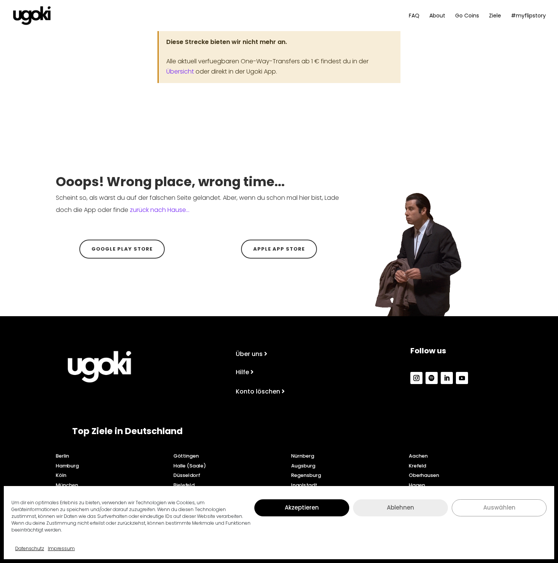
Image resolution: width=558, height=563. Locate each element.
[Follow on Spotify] (432, 378)
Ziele (495, 16)
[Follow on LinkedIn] (447, 378)
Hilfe (242, 372)
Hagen (417, 484)
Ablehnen (400, 507)
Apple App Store (279, 248)
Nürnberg (302, 455)
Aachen (418, 455)
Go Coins (467, 16)
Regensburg (306, 475)
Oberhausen (424, 475)
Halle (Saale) (189, 465)
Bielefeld (183, 484)
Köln (61, 475)
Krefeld (417, 465)
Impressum (61, 548)
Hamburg (67, 465)
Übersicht (180, 71)
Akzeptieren (302, 507)
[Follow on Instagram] (416, 378)
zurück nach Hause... (159, 209)
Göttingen (186, 455)
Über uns (249, 354)
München (67, 484)
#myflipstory (528, 16)
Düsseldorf (186, 475)
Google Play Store (122, 248)
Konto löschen (258, 391)
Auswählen (499, 507)
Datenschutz (29, 548)
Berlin (62, 455)
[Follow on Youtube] (462, 378)
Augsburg (303, 465)
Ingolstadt (304, 484)
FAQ (414, 16)
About (437, 16)
